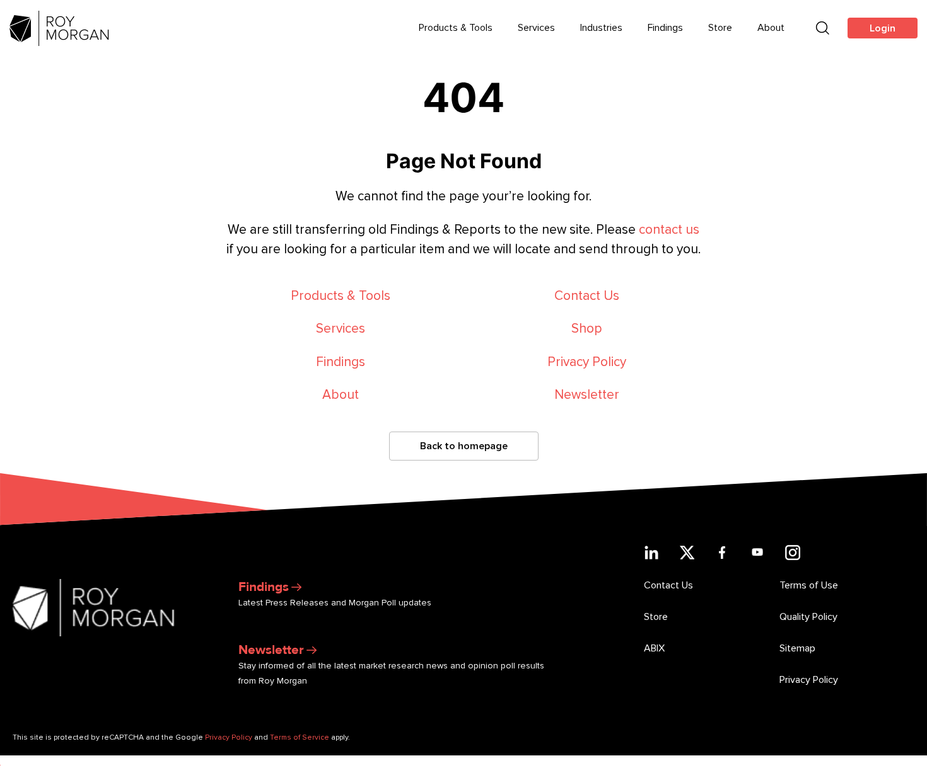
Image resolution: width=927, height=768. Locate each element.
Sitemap (797, 648)
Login (882, 28)
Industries (601, 27)
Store (720, 27)
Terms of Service (299, 737)
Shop (586, 328)
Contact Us (586, 296)
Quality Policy (808, 616)
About (770, 27)
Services (536, 27)
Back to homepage (464, 446)
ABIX (654, 648)
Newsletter (586, 395)
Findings (665, 27)
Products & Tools (456, 27)
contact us (669, 230)
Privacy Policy (586, 362)
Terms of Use (808, 585)
